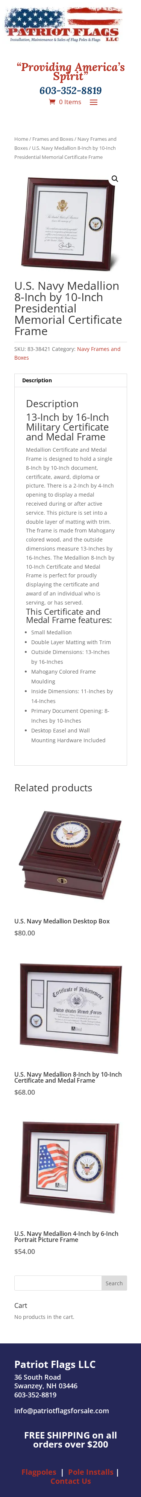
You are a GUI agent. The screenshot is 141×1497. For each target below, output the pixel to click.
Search (114, 1283)
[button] (115, 179)
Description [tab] (37, 380)
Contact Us (70, 1481)
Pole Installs (91, 1472)
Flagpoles (38, 1472)
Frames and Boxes (52, 138)
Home (21, 138)
